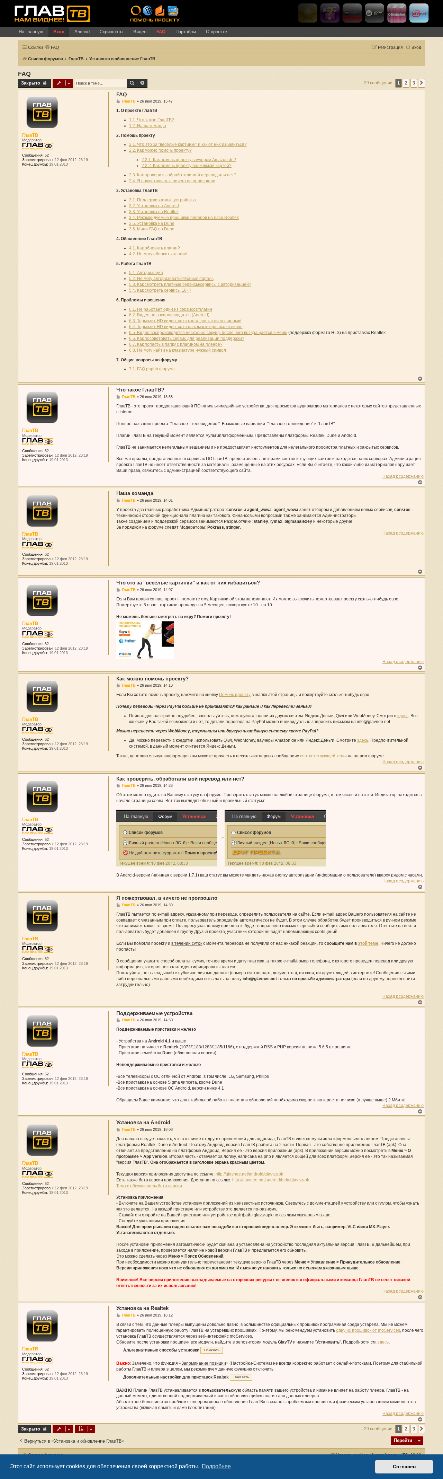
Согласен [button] (404, 1466)
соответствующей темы (323, 756)
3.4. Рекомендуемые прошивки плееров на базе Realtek (184, 217)
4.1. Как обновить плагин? (154, 248)
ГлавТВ (30, 135)
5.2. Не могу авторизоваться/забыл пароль (171, 278)
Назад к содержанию (403, 476)
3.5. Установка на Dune (151, 223)
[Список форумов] (69, 14)
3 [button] (414, 83)
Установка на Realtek (142, 1308)
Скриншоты (111, 31)
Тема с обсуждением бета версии (149, 1185)
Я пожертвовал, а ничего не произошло (166, 898)
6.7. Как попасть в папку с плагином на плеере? (176, 344)
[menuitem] (52, 47)
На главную (31, 31)
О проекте (216, 31)
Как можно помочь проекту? (152, 678)
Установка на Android (143, 1122)
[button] (421, 83)
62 (47, 155)
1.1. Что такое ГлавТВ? (151, 119)
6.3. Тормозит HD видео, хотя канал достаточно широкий (185, 320)
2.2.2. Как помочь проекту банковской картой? (187, 165)
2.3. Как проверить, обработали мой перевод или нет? (182, 175)
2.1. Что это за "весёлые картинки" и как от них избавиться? (188, 144)
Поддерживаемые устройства (154, 1013)
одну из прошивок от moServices (368, 1330)
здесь (402, 715)
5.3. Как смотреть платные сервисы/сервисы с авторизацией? (190, 284)
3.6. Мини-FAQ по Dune (151, 229)
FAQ (160, 31)
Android (82, 31)
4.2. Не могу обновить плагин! (158, 254)
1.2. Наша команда (147, 125)
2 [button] (406, 83)
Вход (58, 31)
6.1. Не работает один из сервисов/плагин (170, 309)
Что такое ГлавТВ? (140, 390)
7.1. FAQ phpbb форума (152, 369)
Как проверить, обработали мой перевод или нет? (180, 779)
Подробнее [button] (216, 1466)
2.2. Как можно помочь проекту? (160, 150)
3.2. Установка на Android (154, 205)
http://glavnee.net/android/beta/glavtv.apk (270, 1180)
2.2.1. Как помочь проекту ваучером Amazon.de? (189, 159)
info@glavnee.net (373, 721)
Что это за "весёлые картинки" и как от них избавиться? (188, 583)
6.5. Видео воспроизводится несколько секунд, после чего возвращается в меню (208, 332)
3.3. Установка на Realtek (154, 211)
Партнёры (185, 31)
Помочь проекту (235, 694)
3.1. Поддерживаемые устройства (162, 199)
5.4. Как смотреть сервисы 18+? (160, 290)
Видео (139, 31)
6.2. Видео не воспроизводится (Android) (169, 314)
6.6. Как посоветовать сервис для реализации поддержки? (186, 338)
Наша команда (134, 493)
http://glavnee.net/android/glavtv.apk (249, 1174)
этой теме (368, 943)
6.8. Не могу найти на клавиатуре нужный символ (177, 350)
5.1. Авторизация (146, 272)
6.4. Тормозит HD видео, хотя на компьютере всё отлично (186, 326)
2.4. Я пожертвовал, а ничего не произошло (172, 180)
